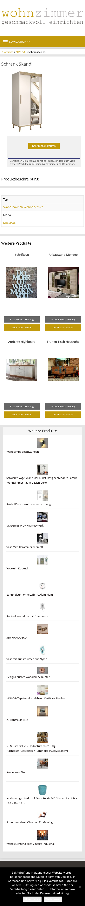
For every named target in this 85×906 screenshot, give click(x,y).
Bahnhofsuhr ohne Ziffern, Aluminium (29, 594)
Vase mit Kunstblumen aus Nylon (26, 659)
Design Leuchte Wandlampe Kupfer (28, 677)
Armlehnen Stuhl (16, 772)
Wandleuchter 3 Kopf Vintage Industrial (30, 844)
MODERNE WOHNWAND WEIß (25, 525)
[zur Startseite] (42, 16)
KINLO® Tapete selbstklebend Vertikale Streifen (35, 698)
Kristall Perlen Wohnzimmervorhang (28, 504)
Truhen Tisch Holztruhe (63, 342)
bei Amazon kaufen (44, 146)
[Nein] (80, 887)
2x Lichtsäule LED (17, 720)
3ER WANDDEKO (16, 637)
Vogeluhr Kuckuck (17, 568)
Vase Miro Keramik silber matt (24, 547)
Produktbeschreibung (22, 319)
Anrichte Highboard (21, 342)
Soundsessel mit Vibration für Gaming (29, 822)
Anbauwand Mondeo (63, 255)
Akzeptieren (32, 899)
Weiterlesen (53, 899)
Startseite (7, 51)
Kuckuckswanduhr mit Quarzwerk (27, 616)
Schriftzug (22, 255)
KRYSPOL (21, 51)
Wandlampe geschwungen (22, 452)
